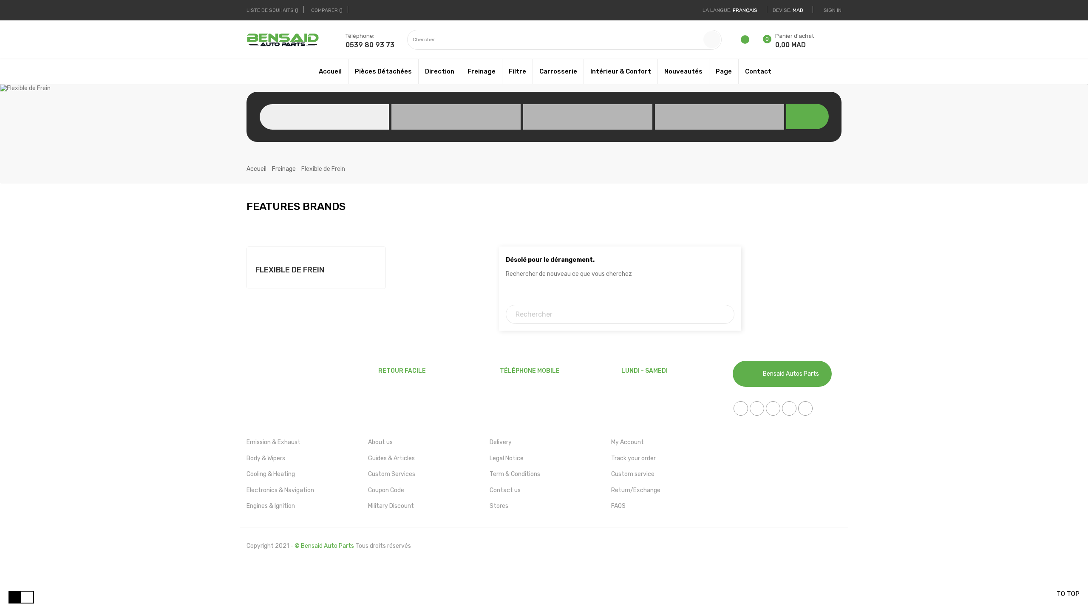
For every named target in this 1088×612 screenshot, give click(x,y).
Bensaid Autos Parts (791, 373)
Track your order (633, 458)
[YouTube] (773, 408)
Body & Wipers (265, 458)
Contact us (505, 490)
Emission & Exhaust (273, 442)
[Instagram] (805, 408)
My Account (627, 442)
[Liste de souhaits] (745, 42)
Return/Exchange (635, 490)
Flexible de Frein (289, 270)
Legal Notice (507, 458)
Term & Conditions (515, 474)
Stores (499, 506)
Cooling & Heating (270, 474)
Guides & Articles (391, 458)
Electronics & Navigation (280, 490)
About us (380, 442)
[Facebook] (741, 408)
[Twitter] (757, 408)
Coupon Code (386, 490)
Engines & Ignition (270, 506)
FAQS (618, 506)
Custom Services (391, 474)
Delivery (501, 442)
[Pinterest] (789, 408)
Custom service (632, 474)
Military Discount (391, 506)
